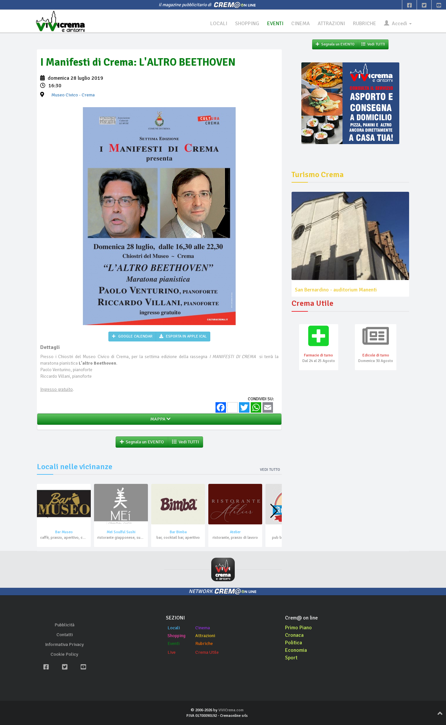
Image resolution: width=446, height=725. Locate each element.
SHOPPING (247, 23)
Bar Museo (64, 532)
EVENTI (275, 23)
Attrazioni (205, 635)
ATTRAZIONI (331, 23)
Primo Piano (298, 627)
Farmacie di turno (318, 355)
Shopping (176, 635)
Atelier (235, 532)
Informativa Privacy (64, 644)
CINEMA (300, 23)
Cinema (202, 628)
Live (171, 652)
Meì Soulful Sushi (121, 532)
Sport (291, 657)
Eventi (173, 643)
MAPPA (157, 419)
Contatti (64, 634)
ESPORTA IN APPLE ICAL (186, 336)
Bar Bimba (178, 532)
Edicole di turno (375, 355)
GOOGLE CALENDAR (134, 336)
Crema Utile (207, 652)
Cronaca (294, 635)
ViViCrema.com (231, 710)
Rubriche (204, 643)
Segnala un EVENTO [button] (144, 442)
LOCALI (218, 23)
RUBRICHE (364, 23)
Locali (173, 628)
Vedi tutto (270, 469)
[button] (274, 511)
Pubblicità (64, 625)
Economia (296, 650)
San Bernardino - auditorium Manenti (336, 290)
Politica (293, 642)
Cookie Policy (64, 654)
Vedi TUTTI (188, 442)
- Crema (73, 95)
